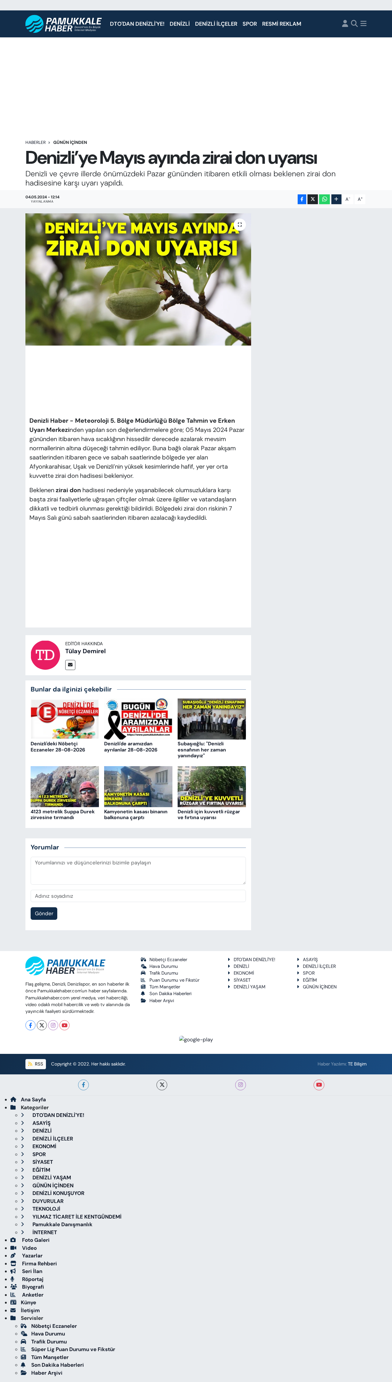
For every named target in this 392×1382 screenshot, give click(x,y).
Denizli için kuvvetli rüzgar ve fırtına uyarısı (209, 814)
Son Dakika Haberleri (170, 994)
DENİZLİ (180, 24)
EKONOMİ (244, 973)
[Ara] (354, 24)
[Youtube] (64, 1025)
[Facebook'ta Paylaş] (302, 199)
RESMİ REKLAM (281, 24)
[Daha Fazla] (336, 199)
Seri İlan (31, 1271)
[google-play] (196, 1039)
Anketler (32, 1294)
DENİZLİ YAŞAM (250, 987)
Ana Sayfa (33, 1099)
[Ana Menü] (363, 24)
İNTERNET (44, 1232)
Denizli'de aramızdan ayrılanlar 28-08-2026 (130, 746)
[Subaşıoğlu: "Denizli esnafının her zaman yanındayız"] (212, 718)
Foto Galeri (35, 1240)
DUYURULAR (47, 1201)
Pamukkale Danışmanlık (61, 1224)
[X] (42, 1025)
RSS (38, 1064)
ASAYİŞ (310, 960)
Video (29, 1248)
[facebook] (83, 1085)
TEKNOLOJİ (45, 1208)
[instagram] (240, 1085)
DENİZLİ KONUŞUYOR (58, 1193)
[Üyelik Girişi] (345, 24)
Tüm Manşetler (164, 987)
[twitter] (161, 1085)
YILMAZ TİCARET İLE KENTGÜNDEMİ (76, 1216)
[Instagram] (53, 1025)
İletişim (30, 1310)
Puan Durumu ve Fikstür (174, 980)
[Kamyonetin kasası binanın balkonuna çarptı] (138, 786)
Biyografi (32, 1286)
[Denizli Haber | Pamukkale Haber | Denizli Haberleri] (63, 24)
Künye (28, 1302)
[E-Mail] (70, 665)
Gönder (44, 913)
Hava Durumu (163, 966)
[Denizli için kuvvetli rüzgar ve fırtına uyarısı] (212, 786)
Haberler (35, 142)
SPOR (250, 24)
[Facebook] (30, 1025)
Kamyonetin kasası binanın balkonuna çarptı (136, 814)
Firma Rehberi (39, 1263)
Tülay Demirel (85, 651)
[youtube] (319, 1085)
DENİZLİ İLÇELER (216, 24)
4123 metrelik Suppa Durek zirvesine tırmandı (63, 814)
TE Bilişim (357, 1064)
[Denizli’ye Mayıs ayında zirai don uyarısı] (138, 279)
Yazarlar (32, 1255)
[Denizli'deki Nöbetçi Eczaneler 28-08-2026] (65, 718)
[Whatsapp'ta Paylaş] (324, 199)
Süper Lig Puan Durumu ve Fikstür (73, 1349)
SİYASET (242, 980)
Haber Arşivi (161, 1001)
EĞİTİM (310, 980)
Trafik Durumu (163, 973)
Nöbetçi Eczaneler (168, 960)
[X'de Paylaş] (312, 199)
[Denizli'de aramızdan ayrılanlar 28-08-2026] (138, 718)
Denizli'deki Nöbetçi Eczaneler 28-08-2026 (58, 746)
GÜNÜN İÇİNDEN (70, 142)
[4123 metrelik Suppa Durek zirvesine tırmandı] (65, 786)
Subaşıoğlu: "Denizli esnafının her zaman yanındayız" (202, 749)
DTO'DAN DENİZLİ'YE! (137, 24)
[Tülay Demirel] (45, 654)
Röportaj (32, 1279)
